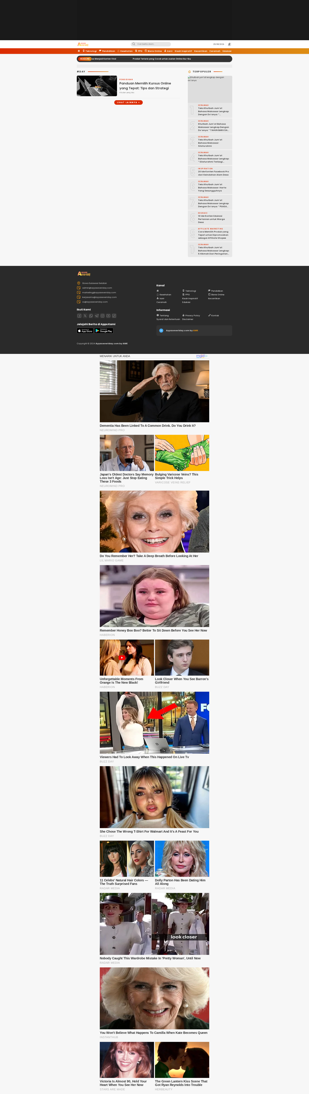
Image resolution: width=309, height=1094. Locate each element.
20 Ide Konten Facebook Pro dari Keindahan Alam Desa (213, 173)
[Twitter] (85, 315)
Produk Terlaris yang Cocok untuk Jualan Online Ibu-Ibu (109, 58)
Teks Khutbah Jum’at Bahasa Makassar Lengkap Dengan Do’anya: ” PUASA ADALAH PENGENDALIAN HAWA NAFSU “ (213, 206)
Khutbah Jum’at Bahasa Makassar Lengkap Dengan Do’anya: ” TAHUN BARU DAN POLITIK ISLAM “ (213, 128)
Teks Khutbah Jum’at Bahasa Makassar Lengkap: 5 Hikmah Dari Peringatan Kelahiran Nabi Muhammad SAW (214, 254)
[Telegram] (96, 315)
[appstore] (85, 332)
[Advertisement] (154, 22)
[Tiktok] (114, 315)
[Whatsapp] (91, 315)
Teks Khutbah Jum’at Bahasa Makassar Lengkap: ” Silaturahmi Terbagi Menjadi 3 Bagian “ (213, 160)
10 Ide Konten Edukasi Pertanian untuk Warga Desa (211, 219)
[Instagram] (102, 315)
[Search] (134, 44)
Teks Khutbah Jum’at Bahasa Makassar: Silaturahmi (210, 143)
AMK (195, 330)
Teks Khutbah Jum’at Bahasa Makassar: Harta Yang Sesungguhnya (212, 187)
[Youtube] (108, 315)
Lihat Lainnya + (128, 102)
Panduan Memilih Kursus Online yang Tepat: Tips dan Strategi (145, 85)
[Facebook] (79, 315)
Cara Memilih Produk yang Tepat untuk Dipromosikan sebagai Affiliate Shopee (213, 235)
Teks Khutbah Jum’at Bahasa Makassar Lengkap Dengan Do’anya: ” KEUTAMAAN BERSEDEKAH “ (213, 113)
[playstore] (103, 332)
